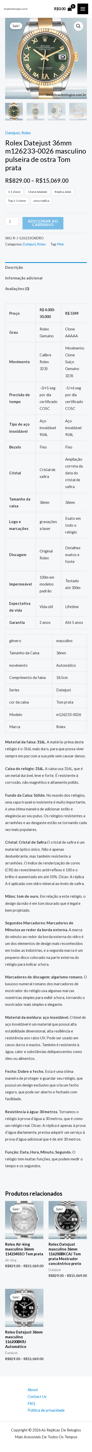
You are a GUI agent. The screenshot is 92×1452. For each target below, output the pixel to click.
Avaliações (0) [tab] (17, 289)
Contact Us (37, 1396)
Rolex (26, 133)
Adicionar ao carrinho (43, 223)
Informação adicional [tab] (23, 278)
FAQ (31, 1403)
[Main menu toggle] (82, 9)
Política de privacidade (46, 1410)
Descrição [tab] (14, 267)
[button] (78, 26)
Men (60, 244)
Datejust (12, 133)
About (33, 1390)
